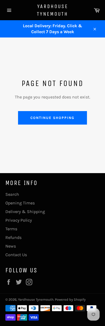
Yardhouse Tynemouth (52, 10)
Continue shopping (52, 118)
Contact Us (16, 254)
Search (12, 194)
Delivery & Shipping (25, 211)
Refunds (13, 237)
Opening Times (20, 202)
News (10, 246)
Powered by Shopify (70, 299)
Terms (11, 228)
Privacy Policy (18, 220)
